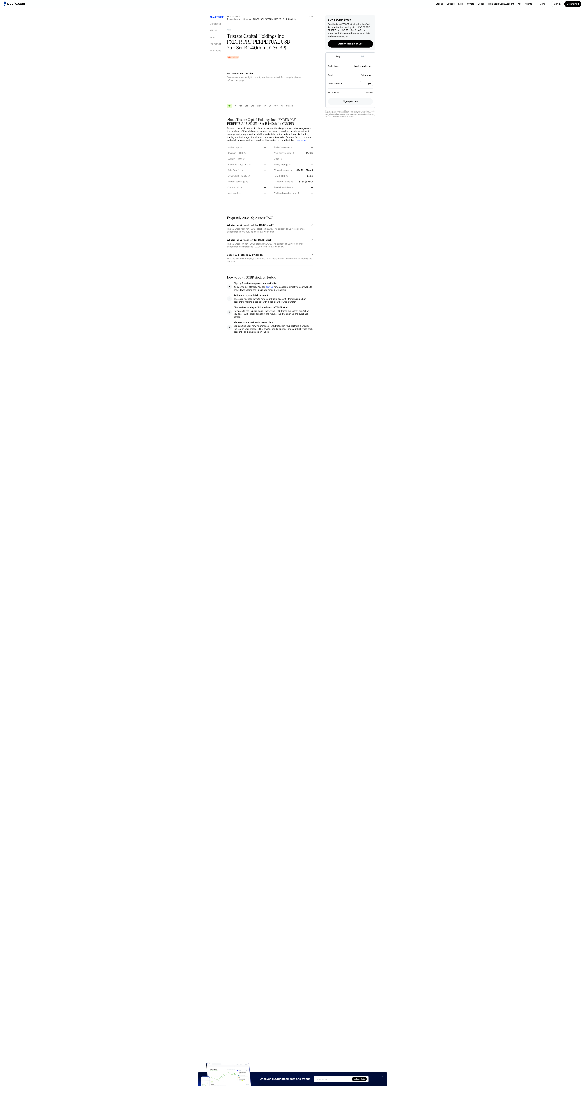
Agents (528, 4)
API (519, 4)
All (282, 106)
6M (252, 106)
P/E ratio (214, 30)
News (212, 37)
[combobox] (363, 66)
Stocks (439, 4)
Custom (289, 106)
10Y (276, 106)
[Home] (14, 4)
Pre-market (215, 44)
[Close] (382, 1076)
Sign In (557, 4)
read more (301, 140)
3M (246, 106)
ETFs (460, 4)
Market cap (215, 24)
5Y (270, 106)
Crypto (470, 4)
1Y (265, 106)
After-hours (215, 50)
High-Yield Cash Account (501, 4)
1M (240, 106)
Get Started (573, 4)
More (542, 4)
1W (235, 106)
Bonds (481, 4)
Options (451, 4)
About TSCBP (217, 17)
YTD (259, 106)
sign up (269, 287)
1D (229, 106)
